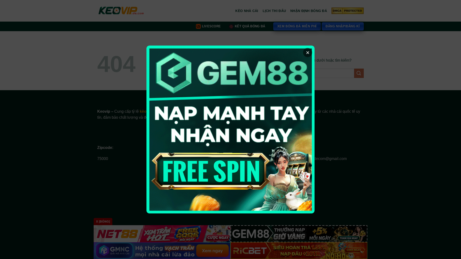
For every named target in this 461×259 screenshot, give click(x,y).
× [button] (307, 52)
